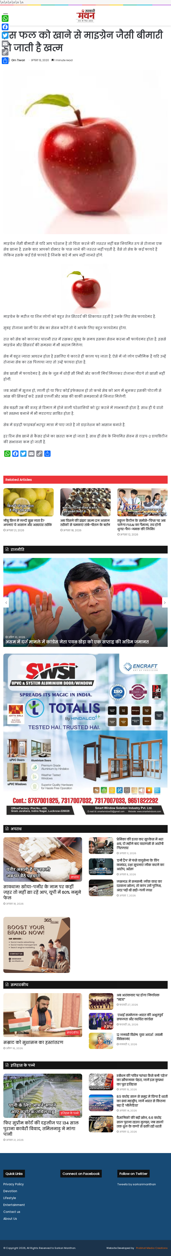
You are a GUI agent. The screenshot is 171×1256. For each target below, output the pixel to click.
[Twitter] (5, 35)
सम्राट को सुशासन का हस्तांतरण (33, 1042)
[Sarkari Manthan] (85, 15)
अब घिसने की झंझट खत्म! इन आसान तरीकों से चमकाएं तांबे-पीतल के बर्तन (85, 522)
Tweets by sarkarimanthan (136, 1184)
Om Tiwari (18, 60)
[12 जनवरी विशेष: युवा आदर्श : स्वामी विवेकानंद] (101, 1041)
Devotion (10, 1191)
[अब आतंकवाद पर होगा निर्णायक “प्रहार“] (101, 1001)
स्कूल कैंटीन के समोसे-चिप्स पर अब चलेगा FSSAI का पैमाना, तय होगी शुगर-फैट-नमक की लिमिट (141, 524)
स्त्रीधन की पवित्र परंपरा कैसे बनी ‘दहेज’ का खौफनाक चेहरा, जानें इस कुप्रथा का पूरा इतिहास (142, 1080)
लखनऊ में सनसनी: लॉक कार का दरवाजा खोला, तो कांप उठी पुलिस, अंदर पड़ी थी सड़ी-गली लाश (139, 885)
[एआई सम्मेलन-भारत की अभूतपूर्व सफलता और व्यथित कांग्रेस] (101, 1021)
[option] (85, 602)
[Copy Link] (5, 52)
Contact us (11, 1212)
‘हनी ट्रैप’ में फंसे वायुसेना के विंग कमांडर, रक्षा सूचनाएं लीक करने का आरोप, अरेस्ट (140, 864)
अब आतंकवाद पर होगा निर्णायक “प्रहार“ (138, 997)
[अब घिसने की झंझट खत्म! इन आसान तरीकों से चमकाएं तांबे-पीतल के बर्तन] (85, 502)
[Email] (5, 44)
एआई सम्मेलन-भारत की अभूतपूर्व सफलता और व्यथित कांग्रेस (140, 1017)
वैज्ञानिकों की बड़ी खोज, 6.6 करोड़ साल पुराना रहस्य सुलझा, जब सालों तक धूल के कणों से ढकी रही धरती (140, 1122)
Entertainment (14, 1205)
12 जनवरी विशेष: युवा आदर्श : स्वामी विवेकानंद (140, 1037)
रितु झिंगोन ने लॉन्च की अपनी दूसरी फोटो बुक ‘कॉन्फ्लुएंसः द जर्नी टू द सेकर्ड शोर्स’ (81, 642)
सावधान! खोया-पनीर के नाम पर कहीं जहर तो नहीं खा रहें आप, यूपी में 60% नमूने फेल (42, 892)
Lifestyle (9, 1198)
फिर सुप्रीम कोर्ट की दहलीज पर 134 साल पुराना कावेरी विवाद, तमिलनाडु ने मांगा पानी (41, 1128)
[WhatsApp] (5, 18)
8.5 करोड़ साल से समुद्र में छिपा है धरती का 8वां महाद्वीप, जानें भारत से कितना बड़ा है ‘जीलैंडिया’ (142, 1100)
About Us (10, 1219)
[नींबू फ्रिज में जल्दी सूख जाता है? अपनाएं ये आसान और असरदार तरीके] (28, 502)
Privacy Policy (13, 1184)
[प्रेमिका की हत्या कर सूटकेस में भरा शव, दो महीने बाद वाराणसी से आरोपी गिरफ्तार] (101, 845)
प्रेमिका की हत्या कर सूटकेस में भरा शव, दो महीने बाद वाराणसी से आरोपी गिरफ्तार (140, 843)
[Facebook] (5, 27)
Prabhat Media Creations (151, 1248)
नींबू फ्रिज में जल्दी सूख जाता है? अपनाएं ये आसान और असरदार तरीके (27, 522)
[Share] (5, 60)
